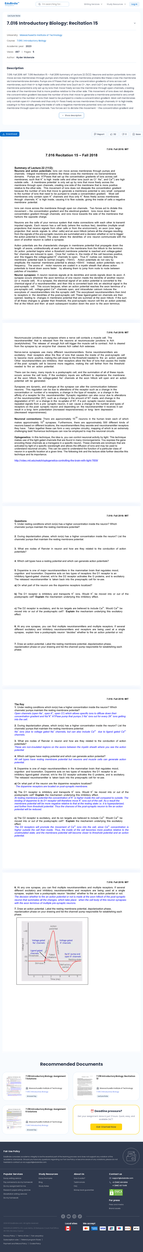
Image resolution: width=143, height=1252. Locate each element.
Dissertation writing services (15, 1194)
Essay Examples (45, 1178)
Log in (134, 4)
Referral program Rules (31, 1239)
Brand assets (115, 1208)
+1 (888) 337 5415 (119, 1185)
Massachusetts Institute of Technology (41, 35)
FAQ (75, 1186)
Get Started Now (106, 1126)
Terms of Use (23, 1236)
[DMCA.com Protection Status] (124, 1192)
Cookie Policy (35, 1243)
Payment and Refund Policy (15, 1243)
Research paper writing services (17, 1190)
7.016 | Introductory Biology (31, 40)
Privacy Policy (9, 1236)
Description (15, 68)
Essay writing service (12, 1178)
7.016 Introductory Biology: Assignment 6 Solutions (46, 1110)
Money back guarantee (84, 1190)
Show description (73, 115)
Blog (41, 1182)
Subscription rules (11, 1239)
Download (11, 134)
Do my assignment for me (14, 1186)
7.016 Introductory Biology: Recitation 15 (52, 23)
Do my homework (10, 1198)
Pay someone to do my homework (18, 1182)
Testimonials (79, 1182)
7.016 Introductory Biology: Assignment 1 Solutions (46, 1077)
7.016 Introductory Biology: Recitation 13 (115, 1077)
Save (138, 134)
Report (100, 134)
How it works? (79, 1178)
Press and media (116, 1204)
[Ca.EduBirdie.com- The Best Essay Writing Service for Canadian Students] (68, 1229)
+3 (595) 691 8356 (120, 1182)
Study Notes (44, 1186)
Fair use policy (37, 1236)
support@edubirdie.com (36, 1162)
